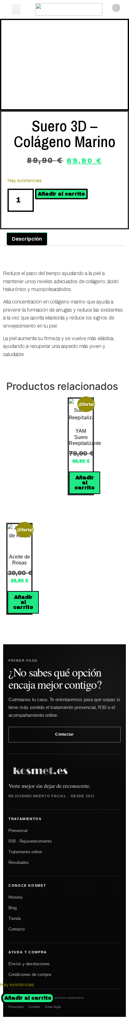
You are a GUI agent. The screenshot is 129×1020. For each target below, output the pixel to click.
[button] (16, 9)
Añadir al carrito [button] (85, 482)
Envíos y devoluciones (29, 963)
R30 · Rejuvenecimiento (30, 841)
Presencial (18, 830)
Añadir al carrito (27, 998)
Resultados (18, 862)
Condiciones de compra (29, 974)
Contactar (64, 734)
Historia (15, 897)
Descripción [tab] (27, 239)
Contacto (16, 929)
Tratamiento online (25, 851)
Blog (12, 907)
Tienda (14, 918)
